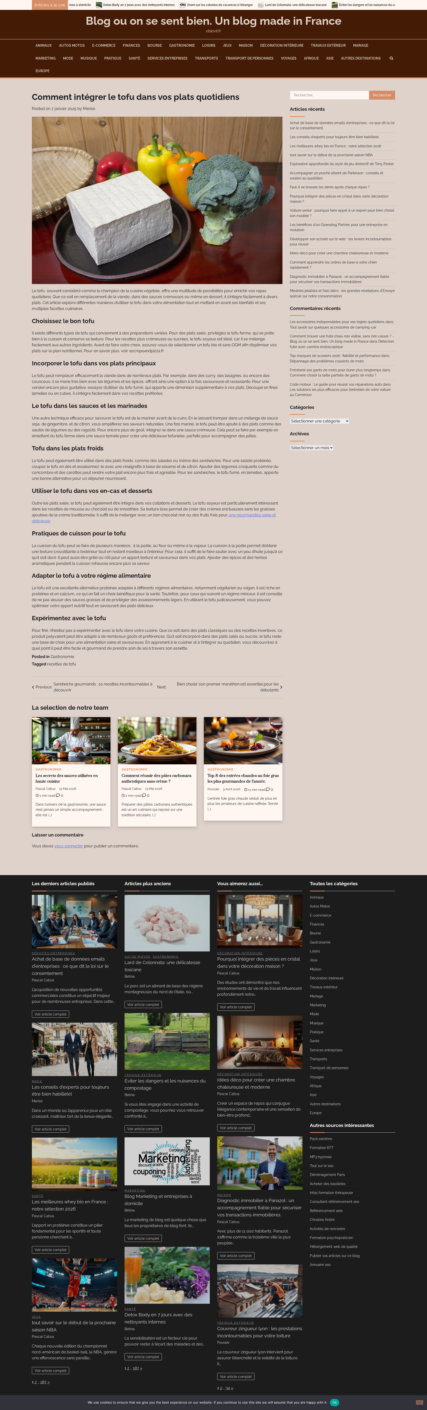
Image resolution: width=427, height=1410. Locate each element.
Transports (206, 58)
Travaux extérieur (328, 45)
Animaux (44, 45)
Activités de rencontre (327, 1229)
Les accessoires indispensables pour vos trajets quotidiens (337, 322)
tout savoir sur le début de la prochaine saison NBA (331, 155)
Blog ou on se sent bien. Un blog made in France (214, 20)
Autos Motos (72, 45)
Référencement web (326, 1211)
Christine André (322, 1220)
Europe (42, 71)
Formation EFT (322, 1148)
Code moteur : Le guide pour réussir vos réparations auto (336, 384)
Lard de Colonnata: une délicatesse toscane (173, 5)
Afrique (311, 58)
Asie (330, 58)
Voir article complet (50, 1014)
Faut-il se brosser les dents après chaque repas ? (330, 187)
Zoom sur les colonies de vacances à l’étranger (97, 5)
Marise (89, 108)
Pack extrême (321, 1139)
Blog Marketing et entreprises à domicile (328, 5)
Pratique (112, 58)
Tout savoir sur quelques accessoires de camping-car (333, 327)
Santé (134, 58)
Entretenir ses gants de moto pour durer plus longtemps (335, 370)
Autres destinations (361, 58)
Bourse (155, 45)
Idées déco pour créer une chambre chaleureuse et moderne (339, 253)
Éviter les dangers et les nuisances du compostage (252, 5)
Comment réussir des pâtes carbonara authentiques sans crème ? (157, 778)
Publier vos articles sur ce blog (335, 1256)
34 (228, 1388)
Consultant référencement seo (334, 1202)
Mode (68, 58)
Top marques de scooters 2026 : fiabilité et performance (335, 356)
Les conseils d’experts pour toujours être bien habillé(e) (334, 137)
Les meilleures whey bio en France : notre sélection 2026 (335, 146)
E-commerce (103, 45)
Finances (131, 45)
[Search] (391, 58)
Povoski (213, 789)
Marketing (46, 58)
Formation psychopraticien (331, 1238)
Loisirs (208, 45)
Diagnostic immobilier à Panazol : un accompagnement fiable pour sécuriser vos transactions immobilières (259, 1207)
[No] (419, 1402)
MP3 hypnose (321, 1157)
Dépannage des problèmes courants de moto (327, 361)
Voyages (289, 58)
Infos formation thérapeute (331, 1193)
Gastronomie (182, 45)
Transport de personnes (250, 58)
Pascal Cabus (45, 789)
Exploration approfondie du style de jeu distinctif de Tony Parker (342, 164)
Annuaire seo (320, 1265)
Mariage (360, 45)
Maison (246, 45)
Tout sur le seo (321, 1166)
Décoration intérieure (281, 45)
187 (43, 1382)
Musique (89, 58)
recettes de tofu (61, 664)
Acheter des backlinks (327, 1184)
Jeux (227, 45)
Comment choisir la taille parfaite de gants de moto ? (333, 375)
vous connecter (68, 846)
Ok (334, 1402)
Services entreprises (168, 58)
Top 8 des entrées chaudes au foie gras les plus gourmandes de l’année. (243, 778)
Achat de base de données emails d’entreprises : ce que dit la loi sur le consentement (70, 966)
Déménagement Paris (327, 1175)
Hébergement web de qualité (334, 1247)
